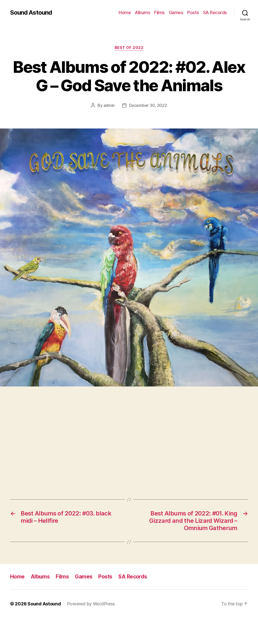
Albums (142, 12)
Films (159, 12)
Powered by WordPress (91, 603)
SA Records (215, 12)
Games (176, 12)
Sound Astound (31, 13)
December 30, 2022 (148, 105)
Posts (193, 12)
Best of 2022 (129, 47)
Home (125, 12)
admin (109, 105)
